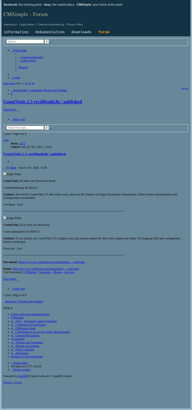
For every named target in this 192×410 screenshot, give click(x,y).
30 (29, 83)
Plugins (57, 272)
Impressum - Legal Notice (19, 24)
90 (33, 83)
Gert (6, 140)
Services (69, 272)
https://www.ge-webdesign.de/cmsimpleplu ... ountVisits (51, 262)
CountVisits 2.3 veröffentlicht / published (42, 101)
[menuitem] (30, 57)
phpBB (22, 376)
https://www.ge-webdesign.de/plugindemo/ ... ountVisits (46, 268)
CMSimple (30, 272)
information (16, 32)
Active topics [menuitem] (9, 83)
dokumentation (49, 32)
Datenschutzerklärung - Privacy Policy (60, 24)
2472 (22, 143)
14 (26, 83)
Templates (45, 272)
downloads (81, 32)
